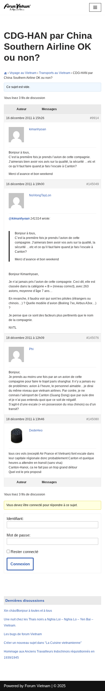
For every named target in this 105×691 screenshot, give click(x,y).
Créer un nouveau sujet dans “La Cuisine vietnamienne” (43, 643)
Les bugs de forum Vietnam (23, 634)
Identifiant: (15, 518)
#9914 (94, 118)
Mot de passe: (18, 535)
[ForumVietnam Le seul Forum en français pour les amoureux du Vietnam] (19, 7)
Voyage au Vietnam (22, 73)
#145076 (92, 338)
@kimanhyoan (19, 218)
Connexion (20, 564)
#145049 (92, 184)
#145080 (92, 419)
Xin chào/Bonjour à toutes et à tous (28, 610)
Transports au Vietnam (54, 73)
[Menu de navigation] (95, 7)
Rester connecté (24, 551)
